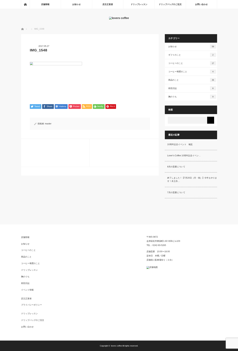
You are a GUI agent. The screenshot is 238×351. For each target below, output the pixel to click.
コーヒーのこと (191, 63)
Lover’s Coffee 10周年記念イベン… (184, 155)
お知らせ (76, 4)
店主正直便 (107, 4)
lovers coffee (116, 346)
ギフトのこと (191, 55)
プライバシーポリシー (31, 305)
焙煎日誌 (191, 88)
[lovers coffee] (119, 18)
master (48, 123)
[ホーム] (25, 4)
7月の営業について (176, 192)
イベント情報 (27, 290)
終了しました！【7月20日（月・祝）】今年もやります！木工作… (192, 179)
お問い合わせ (201, 4)
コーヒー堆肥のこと (191, 71)
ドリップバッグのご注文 (170, 4)
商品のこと (191, 80)
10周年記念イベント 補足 (180, 144)
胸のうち (191, 96)
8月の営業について (176, 166)
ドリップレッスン (139, 4)
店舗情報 (45, 4)
